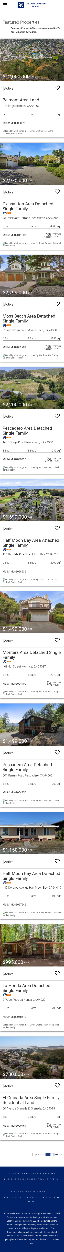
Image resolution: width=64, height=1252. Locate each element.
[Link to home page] (32, 5)
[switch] (57, 87)
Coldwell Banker (20, 1173)
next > (58, 1154)
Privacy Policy (42, 1191)
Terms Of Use (20, 1191)
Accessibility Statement (21, 1197)
